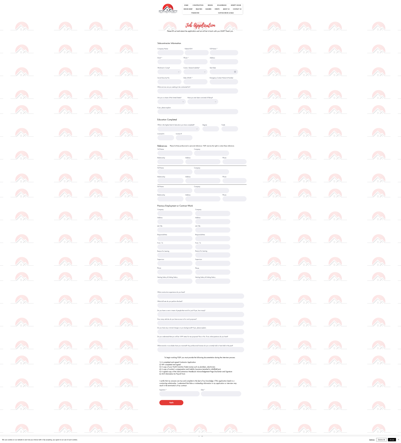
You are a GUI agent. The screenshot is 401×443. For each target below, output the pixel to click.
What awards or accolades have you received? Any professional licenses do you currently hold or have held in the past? (195, 345)
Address (212, 58)
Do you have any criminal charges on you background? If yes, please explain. (181, 328)
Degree (204, 125)
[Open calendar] (235, 72)
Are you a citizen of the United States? (169, 97)
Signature (162, 390)
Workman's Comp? (163, 68)
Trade (223, 125)
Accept (392, 440)
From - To (160, 243)
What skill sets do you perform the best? (169, 301)
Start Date (213, 68)
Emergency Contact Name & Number (221, 78)
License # (179, 133)
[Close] (398, 439)
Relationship (161, 157)
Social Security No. (163, 78)
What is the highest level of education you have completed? (175, 125)
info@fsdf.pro (215, 369)
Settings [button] (372, 440)
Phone (185, 58)
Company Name (162, 48)
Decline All (381, 440)
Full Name (213, 48)
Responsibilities (162, 234)
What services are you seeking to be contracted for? (173, 87)
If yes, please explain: (164, 107)
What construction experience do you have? (171, 292)
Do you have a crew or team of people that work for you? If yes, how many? (181, 310)
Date (202, 390)
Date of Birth (187, 78)
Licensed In (160, 133)
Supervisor (160, 259)
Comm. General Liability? (191, 68)
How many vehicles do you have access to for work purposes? (177, 319)
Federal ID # (188, 48)
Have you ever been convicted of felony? (200, 97)
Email (159, 58)
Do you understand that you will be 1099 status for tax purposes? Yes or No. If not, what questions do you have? (192, 336)
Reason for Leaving (163, 251)
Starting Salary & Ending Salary (167, 277)
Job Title (159, 226)
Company (197, 149)
